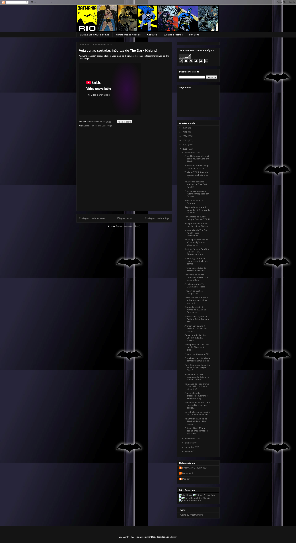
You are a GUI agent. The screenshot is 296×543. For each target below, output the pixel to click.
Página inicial (124, 218)
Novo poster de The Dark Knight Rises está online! (197, 347)
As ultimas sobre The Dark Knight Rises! (195, 285)
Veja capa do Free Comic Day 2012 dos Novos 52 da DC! (197, 386)
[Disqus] (124, 170)
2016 (185, 127)
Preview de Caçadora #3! (197, 354)
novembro (190, 438)
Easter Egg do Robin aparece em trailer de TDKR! (196, 261)
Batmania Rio (188, 473)
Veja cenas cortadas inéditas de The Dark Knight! (196, 184)
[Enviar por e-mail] (118, 121)
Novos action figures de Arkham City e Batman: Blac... (197, 319)
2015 (185, 132)
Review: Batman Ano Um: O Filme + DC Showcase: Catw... (197, 252)
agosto (188, 451)
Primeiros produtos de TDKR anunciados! (195, 269)
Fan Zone (194, 34)
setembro (190, 447)
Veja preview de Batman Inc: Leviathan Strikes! (196, 224)
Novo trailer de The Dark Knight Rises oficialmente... (197, 233)
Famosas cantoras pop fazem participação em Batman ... (197, 194)
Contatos (152, 34)
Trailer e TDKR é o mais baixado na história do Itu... (196, 175)
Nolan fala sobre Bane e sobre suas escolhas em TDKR (196, 300)
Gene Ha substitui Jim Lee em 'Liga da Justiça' (195, 338)
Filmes (94, 126)
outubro (189, 443)
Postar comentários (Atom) (128, 226)
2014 (185, 136)
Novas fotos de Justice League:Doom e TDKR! (197, 218)
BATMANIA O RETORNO (194, 468)
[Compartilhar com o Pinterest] (130, 121)
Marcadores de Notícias (128, 34)
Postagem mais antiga (157, 218)
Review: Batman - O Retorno (194, 201)
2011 (185, 149)
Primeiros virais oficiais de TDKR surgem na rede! (197, 359)
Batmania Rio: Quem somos (94, 34)
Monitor (186, 479)
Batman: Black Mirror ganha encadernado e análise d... (196, 431)
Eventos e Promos (173, 34)
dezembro (190, 152)
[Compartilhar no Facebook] (127, 121)
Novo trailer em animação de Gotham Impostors (197, 413)
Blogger (173, 537)
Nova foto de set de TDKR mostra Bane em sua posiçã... (197, 405)
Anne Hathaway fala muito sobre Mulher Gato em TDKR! (197, 159)
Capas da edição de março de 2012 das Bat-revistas (195, 310)
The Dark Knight (105, 126)
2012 (185, 144)
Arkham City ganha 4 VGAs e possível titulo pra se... (196, 328)
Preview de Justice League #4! (194, 292)
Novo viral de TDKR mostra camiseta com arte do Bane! (196, 277)
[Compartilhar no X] (124, 121)
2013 (185, 140)
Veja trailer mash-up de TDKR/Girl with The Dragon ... (196, 421)
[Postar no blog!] (121, 121)
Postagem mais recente (92, 218)
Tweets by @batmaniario (191, 515)
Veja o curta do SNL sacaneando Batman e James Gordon (197, 377)
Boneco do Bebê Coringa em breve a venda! (197, 166)
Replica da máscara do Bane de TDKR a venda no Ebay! (197, 210)
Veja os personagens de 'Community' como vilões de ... (196, 242)
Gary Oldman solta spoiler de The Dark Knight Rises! (197, 368)
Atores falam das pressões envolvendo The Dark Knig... (196, 396)
